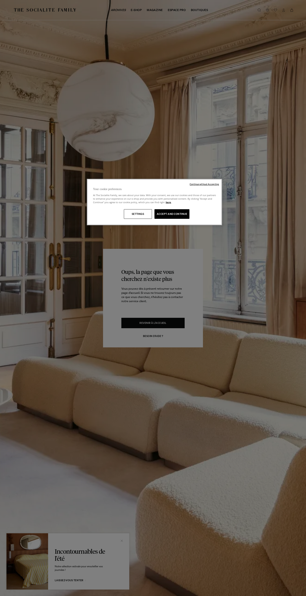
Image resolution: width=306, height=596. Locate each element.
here (168, 202)
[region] (154, 202)
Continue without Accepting (204, 184)
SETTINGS (138, 213)
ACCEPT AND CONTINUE (172, 213)
